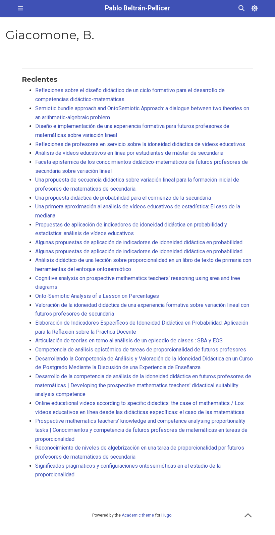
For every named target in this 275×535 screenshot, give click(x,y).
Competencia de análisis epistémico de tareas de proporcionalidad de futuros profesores (140, 349)
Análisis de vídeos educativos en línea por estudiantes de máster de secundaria (129, 153)
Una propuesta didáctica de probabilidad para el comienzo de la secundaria (123, 198)
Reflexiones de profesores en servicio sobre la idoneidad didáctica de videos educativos (140, 144)
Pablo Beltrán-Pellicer (137, 8)
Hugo (166, 515)
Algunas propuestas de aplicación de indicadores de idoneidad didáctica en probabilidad (138, 242)
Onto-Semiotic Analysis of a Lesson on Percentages (97, 296)
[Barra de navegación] (20, 8)
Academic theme (138, 515)
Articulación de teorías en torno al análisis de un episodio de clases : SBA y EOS (129, 340)
